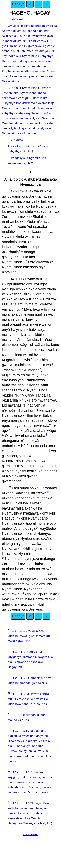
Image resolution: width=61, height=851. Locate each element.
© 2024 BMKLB (30, 834)
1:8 (14, 715)
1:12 (16, 772)
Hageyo (18, 4)
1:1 (14, 630)
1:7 (15, 694)
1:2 (15, 678)
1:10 (16, 730)
